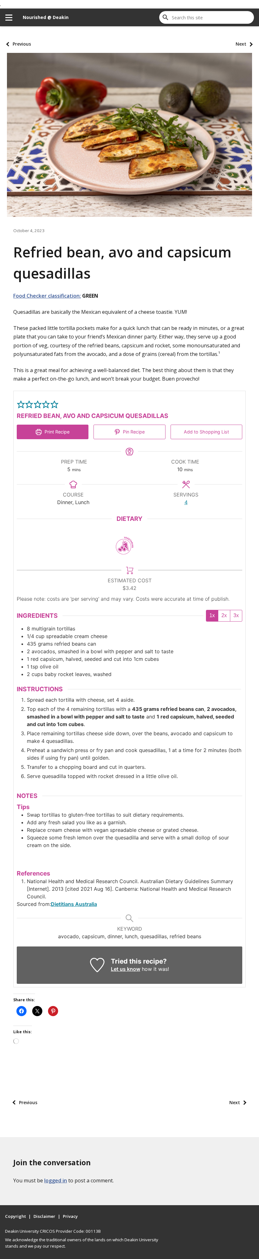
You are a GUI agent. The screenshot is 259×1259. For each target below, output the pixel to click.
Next (241, 44)
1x (212, 615)
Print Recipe (56, 431)
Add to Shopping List (206, 431)
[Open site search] (165, 17)
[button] (21, 404)
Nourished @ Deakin (46, 17)
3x (236, 615)
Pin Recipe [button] (133, 431)
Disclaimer (44, 1216)
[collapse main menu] (9, 17)
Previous (22, 44)
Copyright (15, 1216)
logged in (55, 1180)
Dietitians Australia (74, 904)
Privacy (70, 1216)
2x (224, 615)
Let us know (125, 969)
